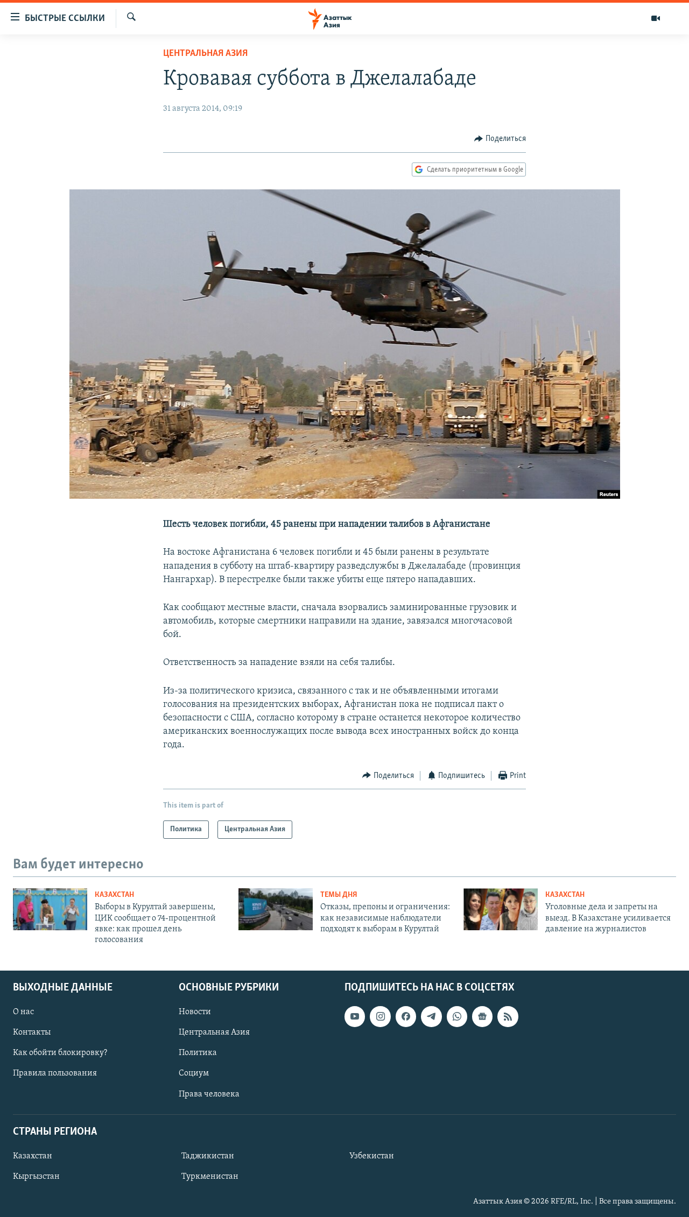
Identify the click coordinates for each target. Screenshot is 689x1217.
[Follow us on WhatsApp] (457, 1016)
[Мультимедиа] (655, 18)
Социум (194, 1073)
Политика (198, 1053)
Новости (195, 1012)
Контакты (32, 1032)
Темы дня (338, 895)
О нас (23, 1012)
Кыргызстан (36, 1176)
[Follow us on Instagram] (380, 1016)
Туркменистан (209, 1176)
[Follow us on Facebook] (406, 1016)
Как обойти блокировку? (60, 1053)
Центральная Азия (205, 54)
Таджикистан (207, 1156)
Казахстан (114, 895)
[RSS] (507, 1016)
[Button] (500, 139)
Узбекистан (371, 1156)
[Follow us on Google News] (482, 1016)
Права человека (209, 1093)
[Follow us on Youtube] (354, 1016)
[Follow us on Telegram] (431, 1016)
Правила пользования (55, 1073)
